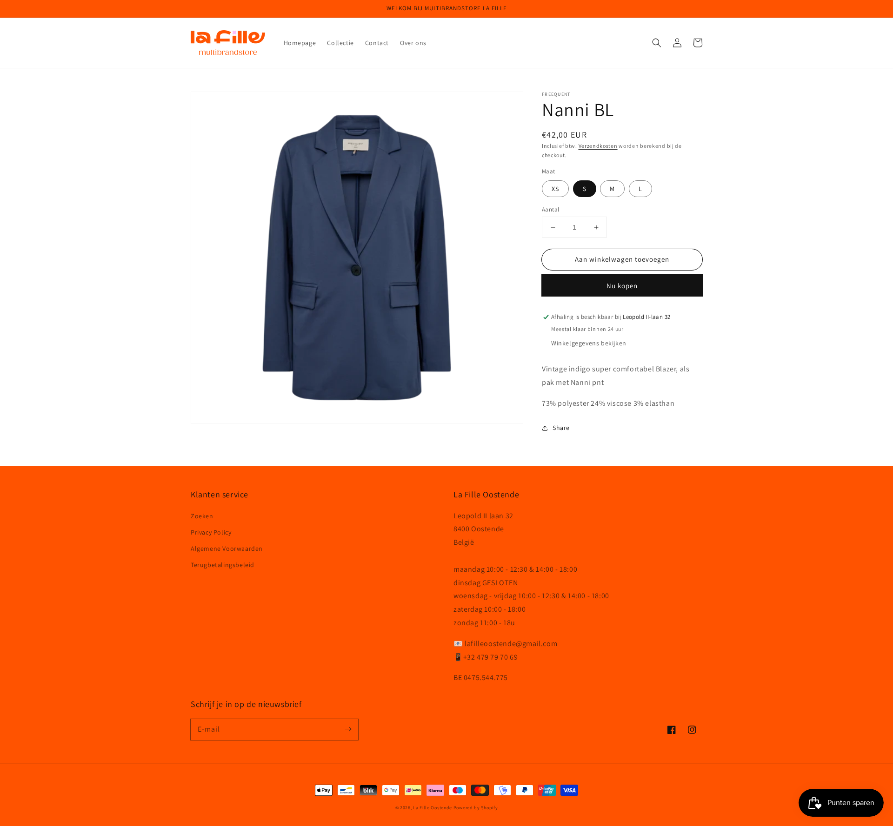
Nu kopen (622, 286)
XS (555, 189)
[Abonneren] (348, 729)
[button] (656, 43)
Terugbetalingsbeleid (222, 565)
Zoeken (202, 516)
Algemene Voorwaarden (227, 548)
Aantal (550, 209)
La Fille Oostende (432, 808)
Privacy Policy (211, 532)
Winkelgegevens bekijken (588, 343)
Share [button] (561, 427)
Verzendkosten (598, 145)
